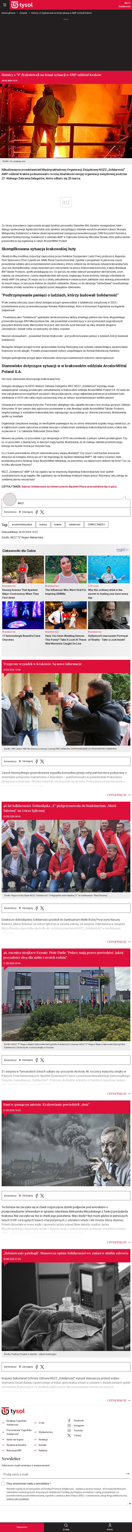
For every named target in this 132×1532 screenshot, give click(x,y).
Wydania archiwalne (16, 1445)
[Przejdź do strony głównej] (22, 4)
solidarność (74, 524)
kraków (57, 524)
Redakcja (43, 1439)
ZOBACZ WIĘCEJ (96, 524)
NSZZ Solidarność (124, 4)
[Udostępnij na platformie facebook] (37, 512)
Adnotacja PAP (14, 1450)
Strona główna (8, 13)
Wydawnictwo (46, 1432)
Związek (23, 13)
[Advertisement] (66, 43)
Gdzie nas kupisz (15, 1439)
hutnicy (43, 524)
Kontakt (43, 1445)
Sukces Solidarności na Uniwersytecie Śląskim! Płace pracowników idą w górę (69, 487)
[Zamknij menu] (5, 5)
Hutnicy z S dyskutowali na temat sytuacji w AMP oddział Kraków (61, 13)
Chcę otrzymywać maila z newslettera (28, 1484)
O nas (41, 1423)
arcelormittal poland (22, 524)
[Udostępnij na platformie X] (42, 512)
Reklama (43, 1450)
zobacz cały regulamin (17, 1499)
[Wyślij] (127, 1473)
